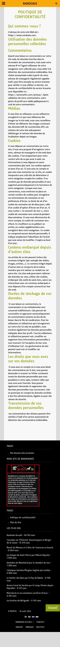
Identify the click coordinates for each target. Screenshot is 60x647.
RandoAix (30, 3)
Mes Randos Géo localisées (22, 453)
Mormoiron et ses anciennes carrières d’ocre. (27, 593)
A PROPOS (12, 611)
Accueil (52, 607)
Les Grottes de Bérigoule (18, 600)
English (19, 627)
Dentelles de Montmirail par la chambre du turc (28, 563)
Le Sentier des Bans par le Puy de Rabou (25, 578)
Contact (40, 622)
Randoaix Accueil (14, 535)
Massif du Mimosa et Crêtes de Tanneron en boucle (30, 547)
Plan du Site (15, 522)
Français (30, 627)
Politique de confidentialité (22, 517)
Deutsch (40, 627)
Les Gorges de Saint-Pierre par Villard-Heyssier (28, 555)
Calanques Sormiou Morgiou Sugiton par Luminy (28, 570)
